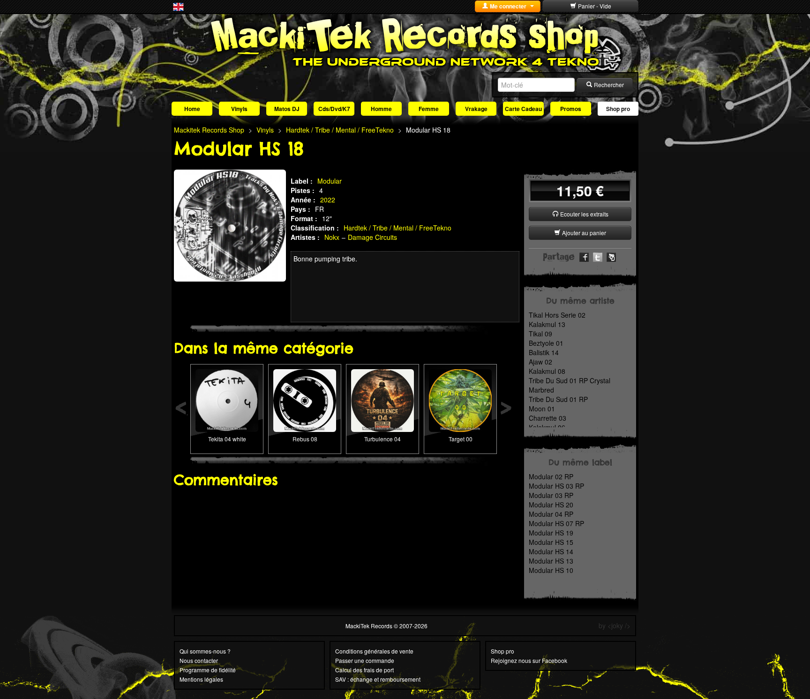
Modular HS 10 (551, 570)
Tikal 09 (540, 333)
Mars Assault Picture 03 (382, 385)
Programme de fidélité (208, 670)
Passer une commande (364, 660)
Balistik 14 (544, 352)
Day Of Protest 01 (460, 385)
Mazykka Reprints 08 (227, 385)
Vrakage (476, 108)
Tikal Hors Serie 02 (557, 315)
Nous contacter (199, 660)
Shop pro (618, 108)
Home (192, 108)
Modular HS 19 (551, 532)
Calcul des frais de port (364, 670)
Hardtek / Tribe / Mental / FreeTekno (397, 227)
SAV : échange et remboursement (377, 679)
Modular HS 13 (551, 560)
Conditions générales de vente (374, 651)
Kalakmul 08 (547, 371)
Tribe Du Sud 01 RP (558, 399)
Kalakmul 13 (547, 324)
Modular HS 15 (551, 542)
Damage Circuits (372, 237)
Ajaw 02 (540, 361)
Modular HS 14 (551, 551)
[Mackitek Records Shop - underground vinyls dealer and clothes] (405, 41)
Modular (329, 181)
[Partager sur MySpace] (611, 256)
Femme (429, 108)
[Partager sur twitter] (597, 256)
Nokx (331, 237)
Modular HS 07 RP (556, 523)
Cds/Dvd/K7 (334, 108)
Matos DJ (287, 108)
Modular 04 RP (551, 514)
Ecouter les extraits (583, 214)
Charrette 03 (547, 418)
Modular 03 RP (551, 495)
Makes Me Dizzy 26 (305, 385)
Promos (570, 108)
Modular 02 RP (551, 476)
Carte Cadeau (523, 108)
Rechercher (608, 85)
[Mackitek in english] (178, 6)
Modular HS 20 (551, 504)
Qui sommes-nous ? (205, 651)
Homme (381, 108)
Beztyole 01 (546, 343)
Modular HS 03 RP (556, 486)
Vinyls (239, 108)
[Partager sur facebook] (584, 256)
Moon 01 (542, 408)
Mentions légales (201, 679)
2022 (327, 199)
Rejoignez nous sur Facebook (529, 660)
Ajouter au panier (583, 233)
